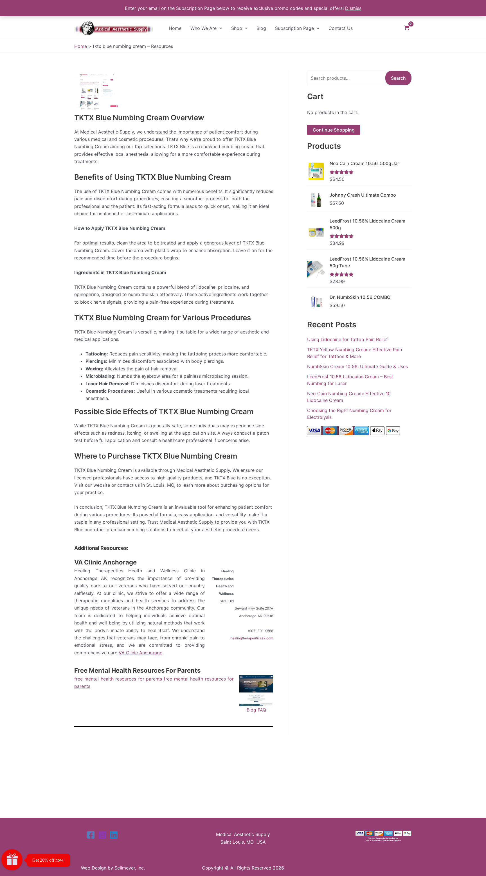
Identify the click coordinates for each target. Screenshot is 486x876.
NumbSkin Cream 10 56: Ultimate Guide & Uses (357, 366)
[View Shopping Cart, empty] (406, 28)
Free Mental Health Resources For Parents (137, 670)
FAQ (262, 710)
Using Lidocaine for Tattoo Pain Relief (347, 339)
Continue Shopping (334, 130)
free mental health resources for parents (118, 679)
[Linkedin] (114, 835)
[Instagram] (102, 835)
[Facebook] (91, 835)
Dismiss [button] (353, 8)
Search (398, 78)
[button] (219, 28)
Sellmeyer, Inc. (129, 868)
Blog (251, 710)
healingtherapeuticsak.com (251, 638)
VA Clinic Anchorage (105, 562)
